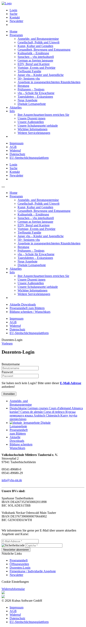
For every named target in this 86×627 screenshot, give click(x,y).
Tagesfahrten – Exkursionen (35, 96)
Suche (13, 13)
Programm (16, 35)
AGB (13, 147)
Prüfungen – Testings (31, 89)
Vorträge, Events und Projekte (36, 67)
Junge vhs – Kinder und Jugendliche (41, 75)
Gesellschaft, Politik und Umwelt (38, 42)
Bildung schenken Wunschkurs (21, 446)
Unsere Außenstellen (31, 122)
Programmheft (19, 560)
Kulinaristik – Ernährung (33, 53)
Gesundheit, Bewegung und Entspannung (44, 49)
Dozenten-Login (20, 567)
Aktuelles (16, 107)
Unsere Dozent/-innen (31, 118)
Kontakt (15, 17)
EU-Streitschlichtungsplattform (29, 157)
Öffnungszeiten (19, 564)
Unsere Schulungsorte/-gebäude (38, 125)
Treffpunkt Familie (29, 71)
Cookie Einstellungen (15, 581)
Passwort (7, 372)
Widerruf (15, 150)
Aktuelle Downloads (23, 304)
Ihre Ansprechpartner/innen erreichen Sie (43, 114)
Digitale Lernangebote (32, 104)
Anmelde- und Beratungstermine (38, 38)
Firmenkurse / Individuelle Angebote (33, 571)
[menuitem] (47, 10)
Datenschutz (17, 154)
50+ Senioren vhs (29, 78)
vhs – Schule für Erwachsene (36, 93)
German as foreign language (35, 60)
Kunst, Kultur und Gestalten (35, 46)
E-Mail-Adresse (70, 383)
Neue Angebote (27, 100)
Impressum (16, 143)
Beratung (23, 85)
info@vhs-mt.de (12, 480)
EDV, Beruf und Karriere (34, 64)
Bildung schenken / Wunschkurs (30, 311)
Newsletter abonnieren (16, 549)
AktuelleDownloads (17, 438)
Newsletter (16, 21)
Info (12, 111)
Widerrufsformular (13, 589)
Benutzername (11, 364)
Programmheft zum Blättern (27, 308)
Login (13, 10)
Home (13, 31)
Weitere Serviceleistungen (34, 132)
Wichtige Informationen (32, 129)
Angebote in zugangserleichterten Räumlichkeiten (49, 82)
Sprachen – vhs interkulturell (36, 56)
